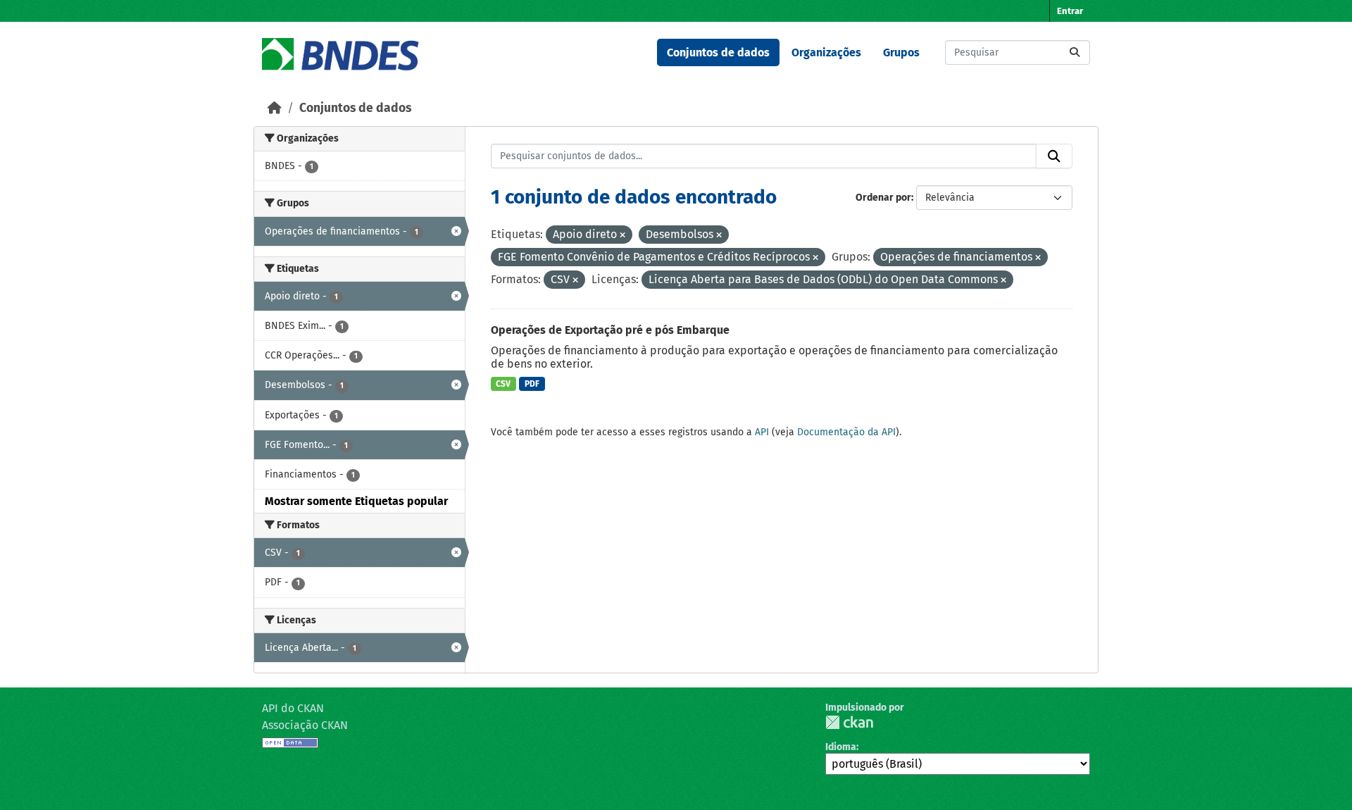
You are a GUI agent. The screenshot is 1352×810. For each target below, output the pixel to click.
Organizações (826, 52)
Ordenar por (883, 198)
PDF (532, 384)
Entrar (1070, 11)
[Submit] (1074, 52)
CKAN (849, 722)
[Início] (275, 108)
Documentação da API (846, 432)
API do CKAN (293, 708)
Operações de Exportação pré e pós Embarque (610, 330)
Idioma (840, 747)
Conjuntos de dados (718, 52)
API (762, 432)
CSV (503, 384)
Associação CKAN (305, 725)
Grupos (901, 52)
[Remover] (622, 235)
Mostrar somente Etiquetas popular (356, 501)
